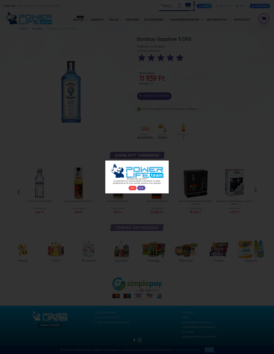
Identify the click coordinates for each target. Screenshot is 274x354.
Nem (141, 188)
